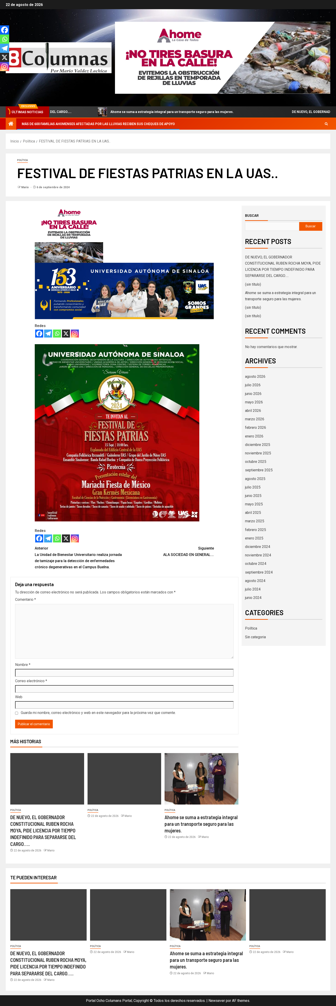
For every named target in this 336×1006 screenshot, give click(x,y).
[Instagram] (75, 334)
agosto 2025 (255, 479)
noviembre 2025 (258, 453)
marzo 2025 (254, 521)
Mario (25, 187)
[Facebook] (39, 334)
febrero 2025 (255, 530)
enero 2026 (254, 436)
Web (18, 697)
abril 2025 (253, 512)
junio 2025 (253, 496)
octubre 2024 (255, 563)
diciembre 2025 (257, 445)
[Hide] (2, 75)
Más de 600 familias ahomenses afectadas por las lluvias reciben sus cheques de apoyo (98, 124)
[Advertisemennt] (222, 57)
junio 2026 (253, 394)
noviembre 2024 (258, 555)
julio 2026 (253, 385)
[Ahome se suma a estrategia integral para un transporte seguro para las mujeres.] (201, 779)
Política (22, 160)
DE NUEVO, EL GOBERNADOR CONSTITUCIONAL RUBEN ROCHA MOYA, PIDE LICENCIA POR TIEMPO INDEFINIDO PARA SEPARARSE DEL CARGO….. (43, 830)
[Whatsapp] (57, 334)
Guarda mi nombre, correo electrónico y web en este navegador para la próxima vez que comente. (98, 713)
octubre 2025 (255, 461)
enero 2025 (254, 538)
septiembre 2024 (259, 572)
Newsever (216, 1000)
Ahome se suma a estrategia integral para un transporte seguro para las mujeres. (145, 112)
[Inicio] (10, 124)
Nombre (22, 665)
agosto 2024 (255, 581)
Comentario (25, 599)
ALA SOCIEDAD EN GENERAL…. (188, 551)
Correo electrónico (31, 681)
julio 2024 (253, 589)
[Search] (326, 123)
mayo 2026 (254, 402)
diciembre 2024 (257, 547)
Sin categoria (255, 637)
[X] (66, 334)
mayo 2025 (254, 504)
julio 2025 (253, 487)
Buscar (252, 215)
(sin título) (253, 284)
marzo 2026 (254, 419)
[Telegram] (48, 334)
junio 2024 (253, 598)
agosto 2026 (255, 376)
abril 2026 (253, 410)
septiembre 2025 (259, 470)
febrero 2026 (255, 427)
